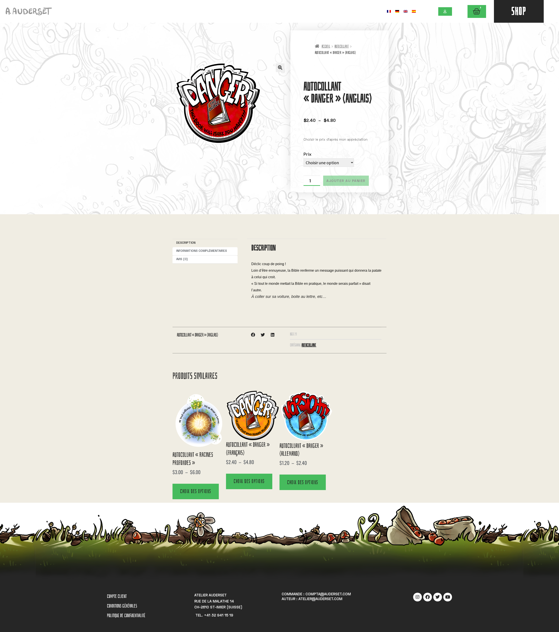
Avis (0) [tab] (182, 259)
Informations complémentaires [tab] (201, 251)
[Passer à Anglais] (405, 11)
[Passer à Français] (389, 11)
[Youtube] (447, 597)
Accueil (326, 46)
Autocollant (342, 46)
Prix (307, 155)
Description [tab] (185, 243)
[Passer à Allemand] (397, 11)
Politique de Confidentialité (126, 615)
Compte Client (117, 596)
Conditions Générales (122, 606)
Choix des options (195, 491)
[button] (280, 67)
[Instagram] (417, 597)
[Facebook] (427, 597)
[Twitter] (437, 597)
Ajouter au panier (346, 181)
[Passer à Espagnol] (414, 11)
